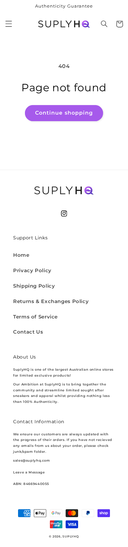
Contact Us (28, 332)
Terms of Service (35, 317)
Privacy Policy (32, 271)
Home (21, 255)
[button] (8, 24)
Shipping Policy (34, 286)
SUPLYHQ (70, 536)
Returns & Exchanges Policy (51, 301)
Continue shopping (64, 113)
